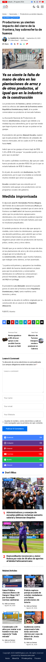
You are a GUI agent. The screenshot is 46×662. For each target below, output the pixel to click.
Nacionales (13, 14)
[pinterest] (40, 2)
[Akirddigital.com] (5, 6)
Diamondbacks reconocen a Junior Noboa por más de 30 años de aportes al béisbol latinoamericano (24, 558)
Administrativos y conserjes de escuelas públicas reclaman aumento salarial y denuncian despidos (24, 515)
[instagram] (37, 2)
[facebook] (32, 2)
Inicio (7, 658)
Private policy (27, 658)
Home (4, 14)
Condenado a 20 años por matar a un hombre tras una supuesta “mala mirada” (11, 632)
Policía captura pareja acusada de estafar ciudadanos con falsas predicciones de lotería (33, 596)
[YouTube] (43, 1)
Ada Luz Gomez (10, 604)
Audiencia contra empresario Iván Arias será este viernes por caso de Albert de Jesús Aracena (33, 633)
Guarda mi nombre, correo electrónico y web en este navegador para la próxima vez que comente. (23, 422)
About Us (15, 658)
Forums (38, 658)
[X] (34, 1)
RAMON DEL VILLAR (17, 38)
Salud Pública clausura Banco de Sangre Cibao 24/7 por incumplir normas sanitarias (11, 595)
